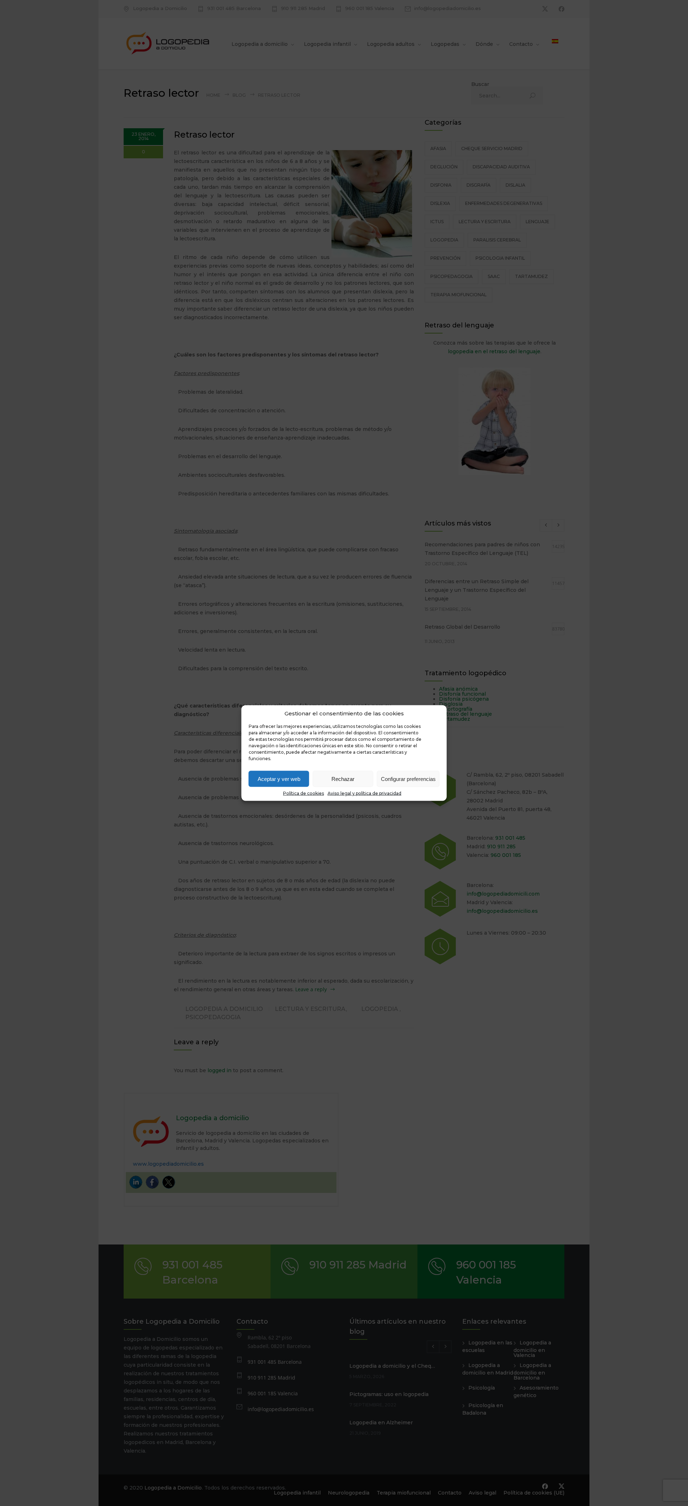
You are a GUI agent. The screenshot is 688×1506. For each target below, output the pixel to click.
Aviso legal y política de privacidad (364, 793)
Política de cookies (303, 793)
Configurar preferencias (408, 779)
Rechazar (342, 779)
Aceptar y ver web (279, 779)
